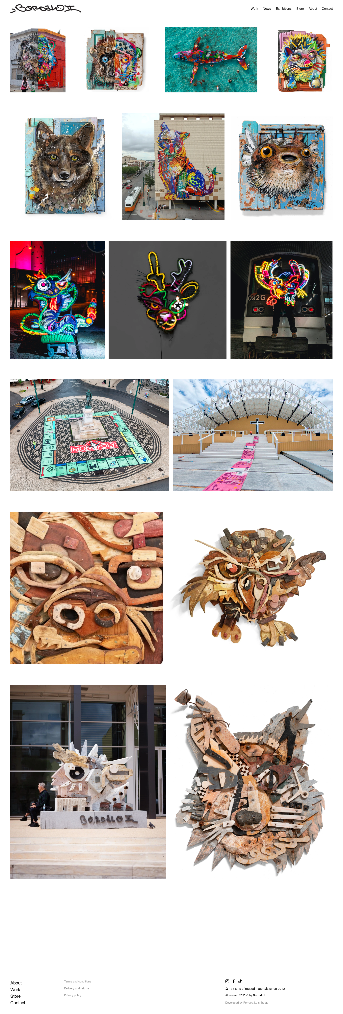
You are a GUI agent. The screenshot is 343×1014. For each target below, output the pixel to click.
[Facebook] (234, 981)
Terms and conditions (77, 981)
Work (254, 8)
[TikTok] (240, 981)
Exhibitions (284, 8)
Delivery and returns (77, 988)
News (267, 8)
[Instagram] (227, 981)
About (313, 8)
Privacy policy (72, 995)
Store (300, 8)
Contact (327, 8)
